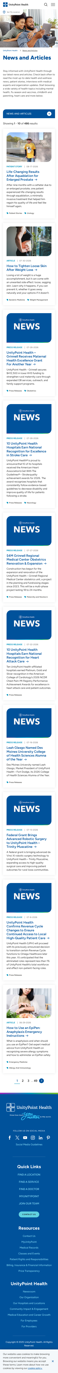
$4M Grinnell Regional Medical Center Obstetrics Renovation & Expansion (26, 559)
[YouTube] (25, 1137)
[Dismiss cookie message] (53, 1361)
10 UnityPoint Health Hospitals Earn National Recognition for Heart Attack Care (24, 655)
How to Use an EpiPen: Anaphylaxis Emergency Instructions (24, 1032)
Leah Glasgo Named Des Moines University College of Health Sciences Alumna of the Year (26, 753)
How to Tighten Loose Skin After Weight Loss (27, 268)
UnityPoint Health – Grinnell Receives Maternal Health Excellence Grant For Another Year (26, 358)
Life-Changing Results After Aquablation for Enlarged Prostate (23, 176)
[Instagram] (32, 1137)
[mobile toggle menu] (46, 4)
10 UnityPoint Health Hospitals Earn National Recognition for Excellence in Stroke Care (26, 449)
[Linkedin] (40, 1137)
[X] (17, 1137)
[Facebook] (9, 1137)
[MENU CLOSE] (53, 4)
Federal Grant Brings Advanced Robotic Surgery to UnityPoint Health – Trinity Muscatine (27, 841)
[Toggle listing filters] (49, 114)
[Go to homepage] (15, 4)
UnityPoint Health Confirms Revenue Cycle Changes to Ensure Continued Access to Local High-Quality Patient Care (26, 930)
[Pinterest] (48, 1137)
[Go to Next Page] (41, 1080)
